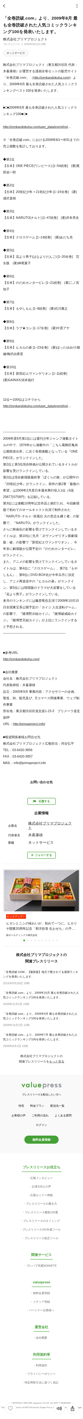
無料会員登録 (41, 1139)
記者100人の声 (41, 1186)
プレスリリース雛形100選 (41, 1212)
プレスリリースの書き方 (41, 1203)
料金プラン (37, 1105)
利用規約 (41, 1365)
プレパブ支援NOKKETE (41, 1265)
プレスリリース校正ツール (41, 1238)
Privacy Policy (52, 1407)
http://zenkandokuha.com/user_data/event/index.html (37, 127)
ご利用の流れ (40, 1115)
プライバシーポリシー (41, 1373)
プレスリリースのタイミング (41, 1220)
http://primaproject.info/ (29, 724)
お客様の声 (18, 1115)
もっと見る (56, 1061)
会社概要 (41, 1337)
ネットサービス (16, 52)
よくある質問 (63, 1115)
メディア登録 (41, 1301)
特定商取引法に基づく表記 (41, 1382)
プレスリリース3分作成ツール (41, 1229)
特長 (21, 1105)
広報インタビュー (41, 1178)
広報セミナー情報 (41, 1195)
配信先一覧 (57, 1105)
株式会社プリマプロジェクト (25, 39)
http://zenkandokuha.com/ (51, 77)
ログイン (41, 1125)
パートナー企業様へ (41, 1310)
